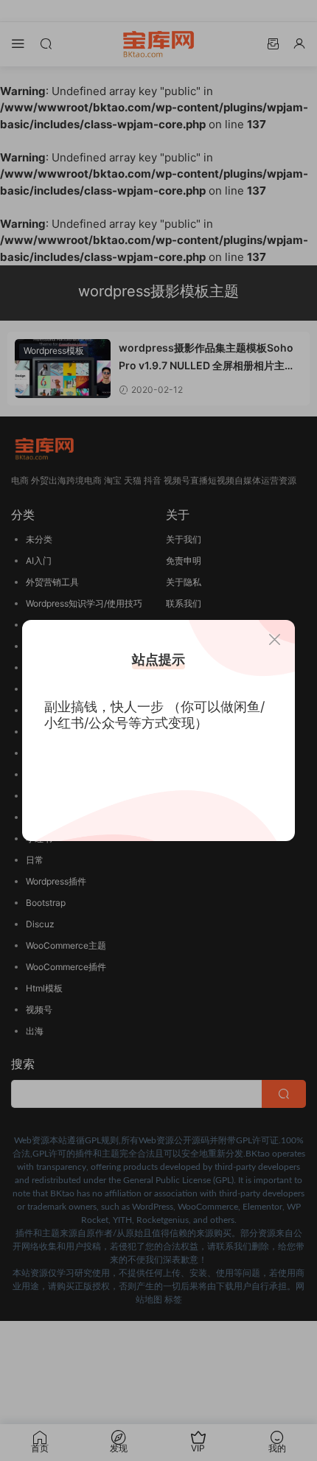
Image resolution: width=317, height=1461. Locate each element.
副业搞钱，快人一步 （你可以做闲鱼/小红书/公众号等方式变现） (154, 714)
